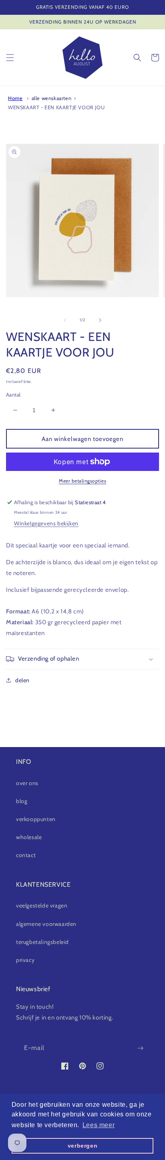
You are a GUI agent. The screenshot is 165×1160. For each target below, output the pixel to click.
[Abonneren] (140, 1048)
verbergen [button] (82, 1145)
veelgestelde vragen (41, 905)
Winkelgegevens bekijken (46, 523)
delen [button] (22, 680)
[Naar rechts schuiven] (100, 320)
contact (26, 855)
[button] (10, 57)
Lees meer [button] (98, 1125)
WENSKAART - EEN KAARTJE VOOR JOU (56, 107)
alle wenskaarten (52, 98)
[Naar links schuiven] (65, 320)
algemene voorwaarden (46, 924)
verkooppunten (36, 819)
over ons (27, 783)
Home (15, 98)
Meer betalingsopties (82, 481)
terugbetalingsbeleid (42, 942)
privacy (25, 960)
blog (21, 801)
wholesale (29, 837)
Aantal (13, 394)
